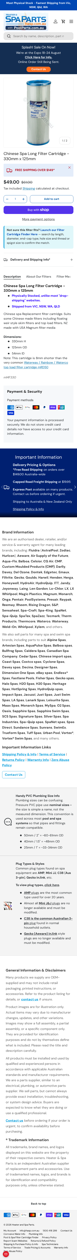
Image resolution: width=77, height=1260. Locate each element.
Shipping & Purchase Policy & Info (21, 1244)
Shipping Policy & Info (28, 509)
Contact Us (38, 69)
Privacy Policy (49, 1237)
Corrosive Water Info (14, 1234)
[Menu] (71, 21)
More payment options (38, 219)
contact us (29, 999)
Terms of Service (52, 754)
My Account (10, 1230)
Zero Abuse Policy (13, 1251)
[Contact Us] (6, 1254)
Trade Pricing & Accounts (37, 1247)
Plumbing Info (36, 1234)
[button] (63, 21)
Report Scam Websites (15, 1240)
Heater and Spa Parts (23, 1224)
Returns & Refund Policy (43, 1240)
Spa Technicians (50, 1244)
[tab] (12, 276)
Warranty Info (38, 760)
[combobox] (38, 36)
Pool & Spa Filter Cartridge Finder (21, 1237)
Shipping (29, 188)
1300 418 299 (50, 1230)
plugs (31, 893)
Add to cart (51, 199)
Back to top (38, 1203)
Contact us (14, 1120)
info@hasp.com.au (29, 1230)
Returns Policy (13, 760)
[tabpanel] (38, 326)
